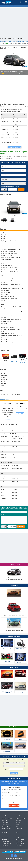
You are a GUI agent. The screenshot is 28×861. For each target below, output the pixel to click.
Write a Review (22, 73)
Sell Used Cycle (5, 845)
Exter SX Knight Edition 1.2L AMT (22, 362)
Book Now (21, 189)
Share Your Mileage (23, 391)
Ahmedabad (4, 826)
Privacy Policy (21, 843)
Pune (7, 820)
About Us (18, 835)
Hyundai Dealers (4, 399)
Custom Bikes (19, 828)
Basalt (5, 362)
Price (2, 43)
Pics (11, 43)
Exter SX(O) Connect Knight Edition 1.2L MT (14, 363)
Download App (23, 835)
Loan (26, 6)
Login (22, 2)
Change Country (19, 845)
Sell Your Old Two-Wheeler (14, 778)
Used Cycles (8, 828)
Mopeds (17, 824)
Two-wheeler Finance (6, 835)
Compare (21, 71)
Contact (17, 839)
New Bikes (23, 6)
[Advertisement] (14, 22)
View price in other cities (14, 147)
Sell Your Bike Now (14, 805)
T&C (17, 843)
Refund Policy (19, 841)
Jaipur (9, 826)
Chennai (3, 822)
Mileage (15, 43)
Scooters (18, 822)
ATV (17, 826)
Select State (18, 2)
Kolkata (3, 828)
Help (17, 837)
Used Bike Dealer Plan (6, 843)
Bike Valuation (5, 837)
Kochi (7, 822)
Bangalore (4, 818)
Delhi (3, 824)
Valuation (13, 6)
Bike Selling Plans (5, 839)
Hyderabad (9, 818)
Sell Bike (2, 6)
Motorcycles (18, 820)
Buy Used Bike (7, 6)
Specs (19, 43)
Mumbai (3, 820)
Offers (6, 43)
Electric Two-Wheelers (20, 818)
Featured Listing (5, 841)
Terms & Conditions (15, 186)
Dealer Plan (18, 6)
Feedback (22, 839)
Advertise (21, 837)
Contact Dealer (8, 419)
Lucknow (7, 824)
